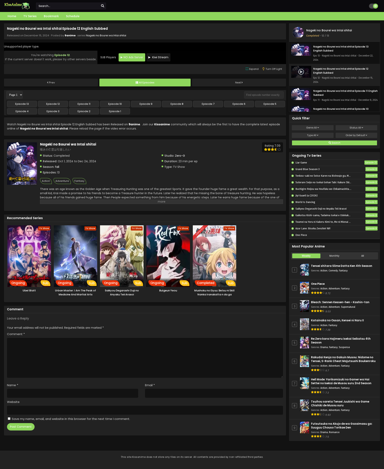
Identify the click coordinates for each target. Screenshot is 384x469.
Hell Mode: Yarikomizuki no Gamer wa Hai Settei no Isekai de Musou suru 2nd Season (341, 381)
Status (355, 127)
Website (13, 402)
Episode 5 (270, 104)
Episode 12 (53, 104)
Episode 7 (208, 104)
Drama (324, 347)
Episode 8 (177, 104)
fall (57, 167)
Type (311, 135)
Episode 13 (22, 104)
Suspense (344, 347)
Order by (355, 135)
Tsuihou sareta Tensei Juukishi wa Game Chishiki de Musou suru (340, 403)
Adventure (62, 181)
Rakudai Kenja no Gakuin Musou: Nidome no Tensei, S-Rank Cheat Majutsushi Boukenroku (343, 359)
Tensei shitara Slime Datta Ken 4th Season (341, 266)
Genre (311, 127)
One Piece (318, 284)
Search (335, 142)
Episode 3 (53, 111)
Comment (16, 334)
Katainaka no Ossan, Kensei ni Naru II (337, 320)
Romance (334, 432)
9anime (70, 35)
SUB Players (108, 57)
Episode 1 (115, 111)
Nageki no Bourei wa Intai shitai (106, 35)
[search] (103, 6)
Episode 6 (239, 104)
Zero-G (180, 156)
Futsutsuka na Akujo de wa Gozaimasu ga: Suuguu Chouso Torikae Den (341, 425)
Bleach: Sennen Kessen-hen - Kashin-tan (340, 302)
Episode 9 (146, 104)
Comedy (333, 270)
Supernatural (348, 306)
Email (150, 385)
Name (12, 385)
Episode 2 (84, 111)
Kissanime (162, 124)
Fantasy (79, 181)
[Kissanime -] (17, 8)
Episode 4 (22, 111)
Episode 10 (115, 104)
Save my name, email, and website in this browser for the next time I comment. (71, 419)
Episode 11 (84, 104)
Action (46, 181)
